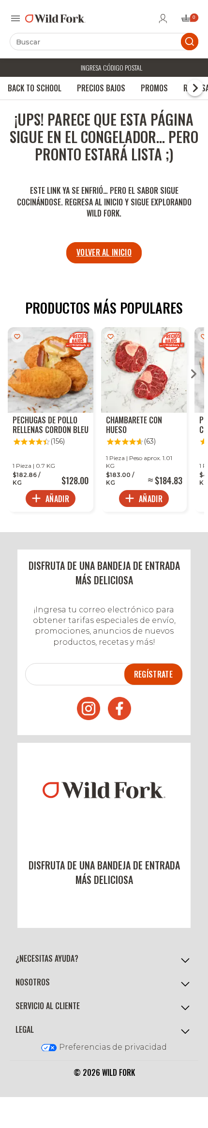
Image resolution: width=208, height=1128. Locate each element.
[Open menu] (15, 18)
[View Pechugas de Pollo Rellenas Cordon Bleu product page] (50, 419)
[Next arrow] (193, 374)
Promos (154, 88)
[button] (104, 959)
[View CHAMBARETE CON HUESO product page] (144, 419)
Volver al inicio (104, 252)
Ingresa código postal (111, 67)
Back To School (34, 88)
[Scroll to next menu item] (195, 88)
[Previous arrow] (14, 374)
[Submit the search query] (189, 41)
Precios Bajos (101, 88)
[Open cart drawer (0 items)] (189, 21)
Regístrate (153, 674)
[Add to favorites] (17, 337)
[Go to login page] (163, 18)
